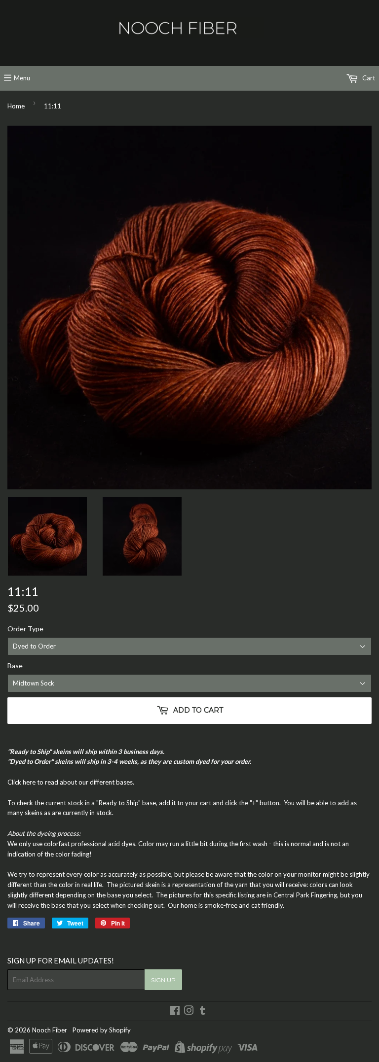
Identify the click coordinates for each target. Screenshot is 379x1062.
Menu (22, 78)
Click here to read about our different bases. (70, 782)
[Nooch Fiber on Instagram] (189, 1012)
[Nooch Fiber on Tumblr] (202, 1012)
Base (15, 665)
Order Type (25, 628)
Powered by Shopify (102, 1030)
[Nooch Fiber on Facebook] (175, 1012)
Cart (368, 78)
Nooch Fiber (49, 1030)
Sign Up (163, 980)
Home (16, 106)
